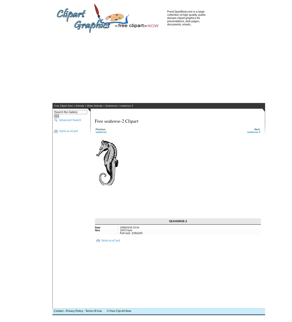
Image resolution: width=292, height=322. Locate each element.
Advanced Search (70, 120)
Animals (80, 105)
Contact (58, 311)
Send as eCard (68, 131)
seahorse (101, 132)
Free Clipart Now (63, 105)
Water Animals (95, 105)
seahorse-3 (253, 132)
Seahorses (111, 105)
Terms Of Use (93, 311)
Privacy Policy (74, 311)
